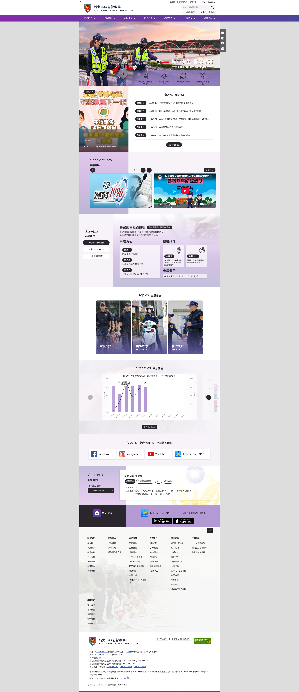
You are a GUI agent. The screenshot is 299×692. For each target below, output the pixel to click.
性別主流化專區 (198, 552)
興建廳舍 (91, 566)
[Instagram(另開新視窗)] (223, 38)
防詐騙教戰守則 (114, 552)
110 (100, 658)
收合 (210, 530)
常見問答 (133, 571)
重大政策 (91, 605)
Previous (143, 170)
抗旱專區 (175, 575)
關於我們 (88, 18)
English (211, 2)
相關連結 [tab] (168, 481)
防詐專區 (108, 18)
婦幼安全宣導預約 (199, 548)
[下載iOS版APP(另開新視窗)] (183, 521)
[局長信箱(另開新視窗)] (223, 48)
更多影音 (209, 170)
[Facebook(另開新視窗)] (223, 33)
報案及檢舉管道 (135, 557)
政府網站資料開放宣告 (181, 639)
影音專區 (175, 585)
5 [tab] (134, 170)
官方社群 (91, 619)
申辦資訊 (133, 543)
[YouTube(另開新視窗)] (223, 43)
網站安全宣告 (162, 639)
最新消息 (154, 543)
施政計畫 (91, 562)
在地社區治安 (135, 562)
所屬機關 (91, 548)
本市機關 (91, 610)
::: (80, 1)
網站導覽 (183, 2)
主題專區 (188, 18)
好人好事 (91, 557)
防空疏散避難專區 (136, 566)
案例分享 (175, 580)
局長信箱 (194, 2)
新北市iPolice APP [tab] (96, 249)
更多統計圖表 (149, 427)
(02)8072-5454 (101, 652)
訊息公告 (148, 18)
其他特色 (91, 571)
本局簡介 (91, 543)
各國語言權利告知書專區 (137, 581)
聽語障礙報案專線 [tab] (145, 481)
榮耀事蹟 (91, 552)
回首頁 (173, 2)
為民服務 (128, 18)
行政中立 (154, 571)
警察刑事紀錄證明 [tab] (96, 243)
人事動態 (154, 548)
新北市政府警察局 (96, 491)
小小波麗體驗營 (198, 543)
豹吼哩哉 (112, 548)
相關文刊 (133, 575)
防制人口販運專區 (178, 571)
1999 (128, 652)
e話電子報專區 (177, 543)
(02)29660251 (112, 667)
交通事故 (202, 12)
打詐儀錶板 (113, 543)
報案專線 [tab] (130, 481)
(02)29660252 (126, 667)
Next (149, 170)
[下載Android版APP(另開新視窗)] (162, 521)
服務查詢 (133, 548)
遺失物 (211, 12)
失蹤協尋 (175, 566)
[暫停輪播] (92, 170)
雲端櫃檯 (133, 552)
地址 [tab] (158, 481)
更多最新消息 (174, 145)
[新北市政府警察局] (115, 8)
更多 (127, 308)
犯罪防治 (175, 548)
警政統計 (154, 557)
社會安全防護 (176, 562)
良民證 (194, 12)
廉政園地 (154, 552)
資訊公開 (154, 562)
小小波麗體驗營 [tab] (96, 256)
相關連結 (208, 18)
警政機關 (91, 614)
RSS (203, 2)
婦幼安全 (175, 557)
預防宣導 (168, 18)
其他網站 (91, 623)
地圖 (125, 678)
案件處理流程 (155, 566)
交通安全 (175, 552)
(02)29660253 (140, 667)
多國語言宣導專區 (178, 589)
